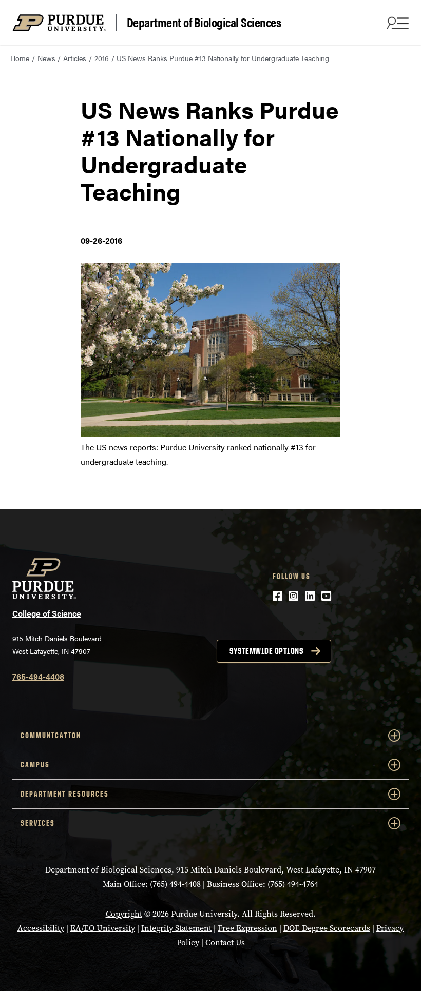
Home (19, 58)
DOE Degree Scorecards (326, 928)
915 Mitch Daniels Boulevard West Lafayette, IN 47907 (57, 644)
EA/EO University (102, 928)
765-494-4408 (38, 676)
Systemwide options (266, 651)
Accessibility (40, 928)
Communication (51, 735)
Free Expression (247, 928)
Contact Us (225, 942)
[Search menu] (396, 22)
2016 (101, 58)
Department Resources (65, 794)
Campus (35, 764)
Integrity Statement (176, 928)
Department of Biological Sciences (204, 22)
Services (38, 823)
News (46, 58)
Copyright (124, 913)
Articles (74, 58)
